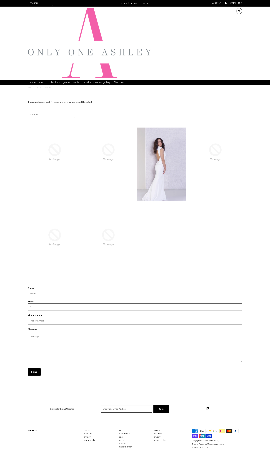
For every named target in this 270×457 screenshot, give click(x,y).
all (120, 430)
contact (77, 82)
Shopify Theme (198, 444)
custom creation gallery (97, 82)
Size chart (119, 82)
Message (32, 329)
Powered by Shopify (200, 447)
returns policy (90, 440)
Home (31, 88)
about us (88, 433)
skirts (121, 440)
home (33, 82)
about (42, 82)
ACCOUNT (218, 3)
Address (32, 430)
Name (31, 288)
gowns (66, 82)
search (87, 430)
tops (120, 437)
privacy (87, 437)
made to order (125, 447)
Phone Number (35, 315)
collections (54, 82)
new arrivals (124, 433)
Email (31, 301)
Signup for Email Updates (62, 409)
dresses (122, 443)
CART (236, 3)
